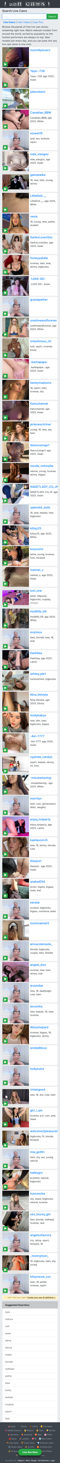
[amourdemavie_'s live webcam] (15, 951)
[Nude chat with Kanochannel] (15, 411)
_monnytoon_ (39, 1256)
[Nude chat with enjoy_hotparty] (15, 826)
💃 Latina (33, 1426)
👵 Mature (28, 1430)
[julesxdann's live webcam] (15, 99)
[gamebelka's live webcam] (15, 182)
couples (9, 1404)
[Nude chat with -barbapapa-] (15, 369)
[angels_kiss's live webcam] (15, 972)
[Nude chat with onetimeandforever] (15, 328)
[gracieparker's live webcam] (15, 307)
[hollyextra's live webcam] (15, 1076)
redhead (9, 1368)
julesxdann (37, 91)
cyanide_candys (41, 757)
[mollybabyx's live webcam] (15, 722)
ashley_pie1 (38, 674)
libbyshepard (39, 1027)
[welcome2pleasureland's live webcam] (15, 1138)
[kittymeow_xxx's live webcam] (15, 1284)
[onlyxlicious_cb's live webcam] (15, 348)
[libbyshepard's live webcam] (15, 1034)
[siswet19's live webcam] (15, 140)
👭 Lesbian (24, 1439)
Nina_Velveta (39, 694)
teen (7, 1312)
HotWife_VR (38, 611)
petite (8, 1375)
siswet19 (36, 133)
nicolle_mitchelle (41, 466)
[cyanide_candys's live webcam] (15, 764)
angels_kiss (38, 965)
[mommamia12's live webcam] (15, 930)
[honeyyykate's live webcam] (15, 265)
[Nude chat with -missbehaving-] (15, 785)
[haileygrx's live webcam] (15, 1180)
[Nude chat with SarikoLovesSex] (15, 244)
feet (7, 1418)
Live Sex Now (30, 1452)
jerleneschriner (40, 424)
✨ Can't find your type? (30, 1297)
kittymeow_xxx (40, 1276)
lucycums (36, 549)
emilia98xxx (38, 1048)
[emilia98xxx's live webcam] (15, 1055)
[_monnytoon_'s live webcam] (15, 1263)
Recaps (34, 1461)
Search (52, 16)
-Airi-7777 (37, 736)
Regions (21, 1461)
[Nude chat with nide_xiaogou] (15, 161)
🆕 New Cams (45, 1439)
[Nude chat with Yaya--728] (15, 78)
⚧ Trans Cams (28, 1443)
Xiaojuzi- (36, 861)
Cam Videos (24, 22)
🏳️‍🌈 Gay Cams (12, 1443)
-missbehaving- (41, 778)
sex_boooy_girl (40, 1214)
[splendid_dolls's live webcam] (15, 515)
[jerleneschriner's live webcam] (15, 431)
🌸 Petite (48, 1434)
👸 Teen (40, 1430)
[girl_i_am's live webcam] (15, 1117)
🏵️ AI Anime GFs (44, 1447)
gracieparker (39, 299)
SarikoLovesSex (41, 237)
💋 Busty (13, 1439)
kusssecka (37, 1193)
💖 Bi (34, 1439)
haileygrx (36, 1172)
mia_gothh (37, 1152)
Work (28, 1461)
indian (8, 1354)
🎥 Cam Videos (45, 1451)
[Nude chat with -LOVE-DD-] (15, 286)
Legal (53, 1461)
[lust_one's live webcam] (15, 598)
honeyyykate (39, 258)
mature (9, 1319)
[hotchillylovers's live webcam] (15, 57)
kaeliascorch (39, 840)
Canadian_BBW (40, 112)
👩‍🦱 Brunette (13, 1434)
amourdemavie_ (41, 944)
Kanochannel (39, 403)
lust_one (36, 590)
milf (7, 1326)
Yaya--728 (37, 71)
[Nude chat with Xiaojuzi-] (15, 868)
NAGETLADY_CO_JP (44, 486)
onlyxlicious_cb (40, 341)
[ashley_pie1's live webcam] (15, 681)
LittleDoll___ (38, 195)
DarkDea (36, 653)
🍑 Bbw (38, 1434)
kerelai (34, 902)
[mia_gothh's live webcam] (15, 1159)
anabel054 (37, 881)
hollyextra (37, 1069)
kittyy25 (35, 528)
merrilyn (36, 798)
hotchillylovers (40, 50)
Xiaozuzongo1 (39, 445)
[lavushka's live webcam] (15, 1013)
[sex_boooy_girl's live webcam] (15, 1221)
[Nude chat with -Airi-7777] (15, 743)
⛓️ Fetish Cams (15, 1447)
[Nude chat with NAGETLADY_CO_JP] (15, 494)
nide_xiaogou (39, 154)
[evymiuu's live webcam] (15, 639)
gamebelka (37, 175)
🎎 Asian (12, 1426)
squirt (8, 1411)
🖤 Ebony (22, 1426)
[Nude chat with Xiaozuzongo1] (15, 452)
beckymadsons (40, 382)
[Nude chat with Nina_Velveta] (15, 702)
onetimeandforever (43, 320)
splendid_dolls (40, 507)
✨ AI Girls (29, 1447)
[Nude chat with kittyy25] (15, 535)
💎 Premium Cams (45, 1443)
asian (8, 1333)
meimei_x (36, 570)
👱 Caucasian (46, 1426)
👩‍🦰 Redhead (26, 1434)
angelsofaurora (40, 1235)
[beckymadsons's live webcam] (15, 390)
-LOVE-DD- (37, 279)
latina (8, 1340)
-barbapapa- (39, 362)
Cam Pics (38, 22)
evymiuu (36, 632)
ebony (8, 1347)
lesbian (9, 1397)
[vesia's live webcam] (15, 224)
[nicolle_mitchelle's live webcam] (15, 473)
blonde (9, 1361)
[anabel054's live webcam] (15, 889)
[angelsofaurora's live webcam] (15, 1242)
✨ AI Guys (13, 1451)
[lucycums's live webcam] (15, 556)
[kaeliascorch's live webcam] (15, 847)
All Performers (43, 1461)
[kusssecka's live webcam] (15, 1201)
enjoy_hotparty (40, 819)
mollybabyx (38, 715)
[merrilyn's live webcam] (15, 806)
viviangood (37, 1089)
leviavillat (36, 985)
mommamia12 (39, 923)
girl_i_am (36, 1110)
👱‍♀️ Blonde (50, 1430)
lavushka (36, 1006)
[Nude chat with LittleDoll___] (15, 203)
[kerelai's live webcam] (15, 910)
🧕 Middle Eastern (13, 1430)
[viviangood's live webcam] (15, 1097)
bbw (7, 1383)
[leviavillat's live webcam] (15, 993)
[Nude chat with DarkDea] (15, 660)
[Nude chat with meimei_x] (15, 577)
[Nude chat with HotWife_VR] (15, 619)
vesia (33, 216)
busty (8, 1390)
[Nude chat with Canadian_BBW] (15, 120)
